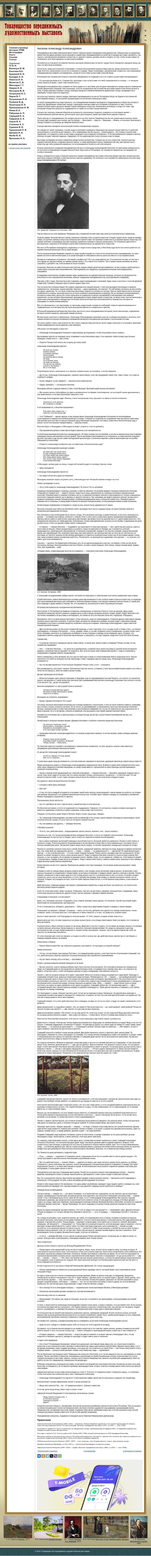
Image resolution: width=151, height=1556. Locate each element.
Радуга (21, 1539)
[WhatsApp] (59, 1456)
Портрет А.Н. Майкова (73, 1540)
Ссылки (13, 57)
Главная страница (18, 47)
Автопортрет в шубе (138, 1541)
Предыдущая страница (47, 1451)
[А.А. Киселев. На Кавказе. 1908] (63, 590)
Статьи (13, 59)
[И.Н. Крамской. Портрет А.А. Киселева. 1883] (63, 228)
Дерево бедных (55, 1539)
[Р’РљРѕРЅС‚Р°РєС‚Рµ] (39, 1456)
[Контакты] (145, 41)
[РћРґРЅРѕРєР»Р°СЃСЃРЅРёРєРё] (43, 1456)
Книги (12, 55)
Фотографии (15, 52)
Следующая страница (132, 1451)
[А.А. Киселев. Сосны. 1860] (63, 1094)
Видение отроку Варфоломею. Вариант (112, 1539)
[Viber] (55, 1456)
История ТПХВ (16, 50)
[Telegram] (47, 1456)
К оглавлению (89, 1451)
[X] (51, 1456)
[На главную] (145, 31)
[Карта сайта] (145, 36)
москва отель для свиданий (19, 148)
